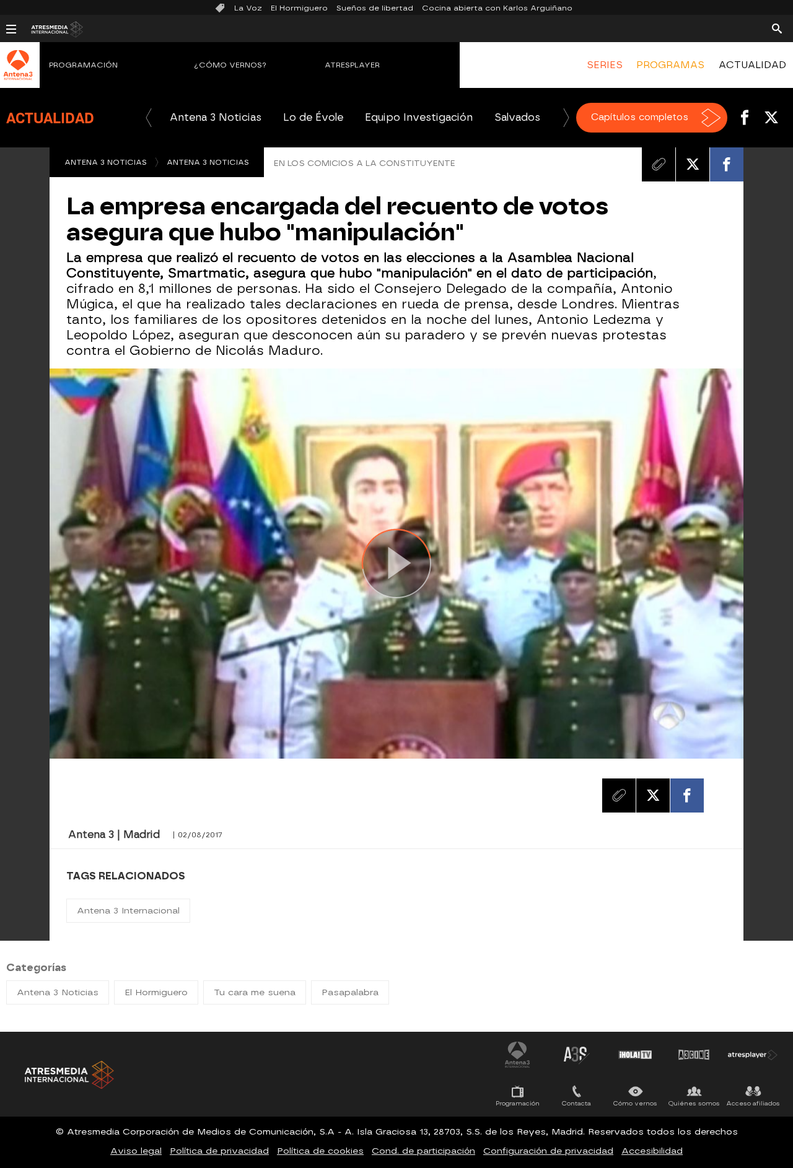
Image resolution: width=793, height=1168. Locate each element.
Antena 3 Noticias (215, 117)
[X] (692, 164)
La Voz (248, 8)
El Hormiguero (299, 8)
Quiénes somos (694, 1103)
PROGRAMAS (670, 65)
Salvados (517, 117)
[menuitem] (604, 65)
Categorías (36, 968)
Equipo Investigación (419, 117)
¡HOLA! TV (635, 1055)
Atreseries (576, 1055)
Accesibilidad (652, 1151)
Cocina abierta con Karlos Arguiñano (497, 8)
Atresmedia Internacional (68, 1075)
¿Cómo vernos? (230, 65)
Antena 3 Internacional (128, 910)
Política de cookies (320, 1151)
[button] (149, 117)
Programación (83, 65)
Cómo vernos (635, 1103)
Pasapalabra (350, 992)
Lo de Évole (313, 117)
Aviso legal (136, 1151)
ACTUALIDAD (752, 65)
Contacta (576, 1103)
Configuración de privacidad (548, 1151)
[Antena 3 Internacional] (18, 73)
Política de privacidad (219, 1151)
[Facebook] (726, 164)
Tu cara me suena (255, 992)
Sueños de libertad (374, 8)
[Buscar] (777, 27)
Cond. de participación (423, 1151)
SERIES (605, 65)
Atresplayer (352, 65)
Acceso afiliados (753, 1103)
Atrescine (694, 1055)
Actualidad (50, 118)
